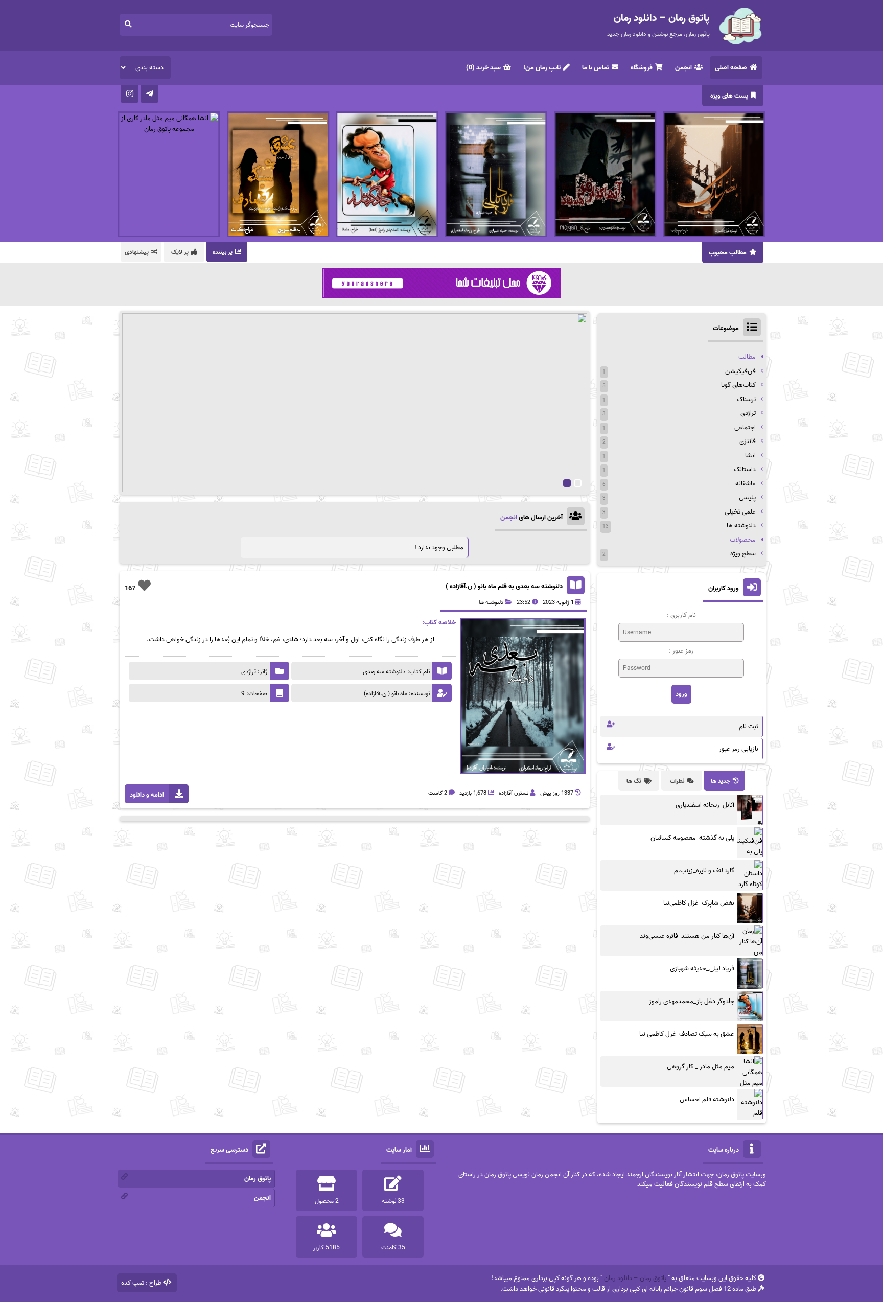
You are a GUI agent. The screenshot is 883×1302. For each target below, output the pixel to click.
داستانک (745, 469)
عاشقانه (745, 483)
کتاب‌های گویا (738, 385)
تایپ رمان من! (542, 67)
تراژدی (748, 413)
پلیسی (747, 497)
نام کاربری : (681, 615)
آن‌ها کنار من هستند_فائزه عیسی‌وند (687, 936)
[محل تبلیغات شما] (441, 297)
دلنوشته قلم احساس (707, 1099)
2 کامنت (437, 793)
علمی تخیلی (740, 511)
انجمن (683, 67)
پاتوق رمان (257, 1178)
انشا (750, 455)
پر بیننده (223, 252)
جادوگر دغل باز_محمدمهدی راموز (691, 1001)
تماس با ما (595, 67)
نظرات (677, 781)
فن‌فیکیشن (740, 371)
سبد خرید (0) (483, 67)
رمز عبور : (681, 650)
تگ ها (633, 781)
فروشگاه (642, 67)
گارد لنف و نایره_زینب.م (704, 870)
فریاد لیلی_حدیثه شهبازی (702, 968)
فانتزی (747, 441)
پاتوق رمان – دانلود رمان (635, 1278)
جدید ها (720, 781)
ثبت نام (748, 726)
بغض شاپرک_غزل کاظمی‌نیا (698, 903)
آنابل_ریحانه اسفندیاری (705, 805)
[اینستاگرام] (129, 94)
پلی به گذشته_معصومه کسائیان (692, 837)
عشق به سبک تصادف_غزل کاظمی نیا (686, 1034)
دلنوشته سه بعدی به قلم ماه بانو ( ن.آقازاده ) (504, 586)
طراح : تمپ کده (141, 1282)
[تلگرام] (149, 94)
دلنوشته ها (491, 602)
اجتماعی (745, 427)
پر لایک (180, 252)
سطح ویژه (743, 553)
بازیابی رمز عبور (738, 748)
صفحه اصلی (731, 67)
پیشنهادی (137, 252)
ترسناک (746, 399)
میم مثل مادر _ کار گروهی (700, 1066)
